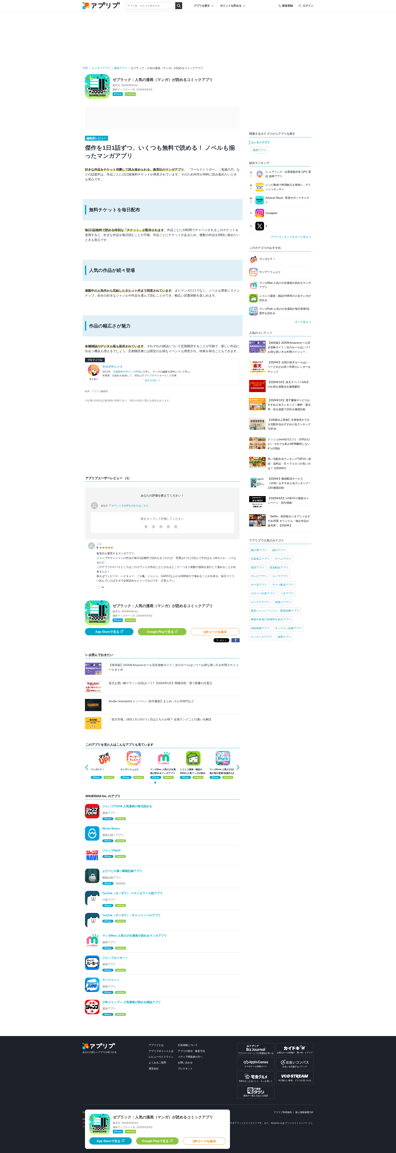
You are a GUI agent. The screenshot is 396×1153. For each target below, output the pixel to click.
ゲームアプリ (283, 558)
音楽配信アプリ (279, 567)
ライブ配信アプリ (283, 584)
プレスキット (185, 1068)
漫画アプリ (120, 68)
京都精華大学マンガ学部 (126, 371)
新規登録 (287, 5)
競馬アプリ (284, 636)
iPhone (118, 94)
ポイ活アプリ (259, 584)
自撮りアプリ (283, 602)
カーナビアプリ (260, 602)
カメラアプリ (280, 576)
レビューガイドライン (161, 1056)
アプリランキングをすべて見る (289, 236)
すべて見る (301, 322)
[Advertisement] (162, 440)
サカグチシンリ (112, 366)
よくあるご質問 (157, 1062)
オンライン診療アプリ (288, 628)
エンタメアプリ (101, 68)
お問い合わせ (185, 1062)
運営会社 (154, 1068)
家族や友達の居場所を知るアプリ (271, 619)
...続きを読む (150, 380)
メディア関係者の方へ (190, 1056)
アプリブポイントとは (161, 1051)
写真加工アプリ (260, 558)
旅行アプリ (279, 550)
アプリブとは (156, 1045)
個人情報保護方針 (304, 1112)
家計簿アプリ (259, 550)
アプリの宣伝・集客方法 (191, 1051)
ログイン (308, 5)
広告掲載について (188, 1045)
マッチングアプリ (261, 636)
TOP (85, 68)
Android (130, 94)
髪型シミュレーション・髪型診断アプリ (275, 610)
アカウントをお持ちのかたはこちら (128, 505)
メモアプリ (287, 593)
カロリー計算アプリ (263, 593)
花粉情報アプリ (260, 628)
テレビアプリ (259, 576)
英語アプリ (257, 567)
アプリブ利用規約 (283, 1112)
